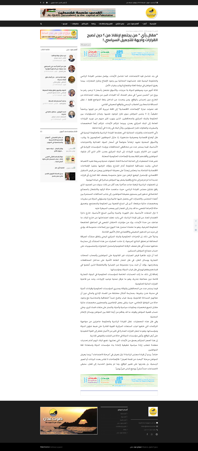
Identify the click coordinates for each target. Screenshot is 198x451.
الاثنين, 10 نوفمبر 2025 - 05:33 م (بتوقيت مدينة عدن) (142, 31)
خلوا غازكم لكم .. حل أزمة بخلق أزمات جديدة (55, 78)
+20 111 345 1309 (150, 430)
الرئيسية (153, 23)
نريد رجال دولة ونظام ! (58, 55)
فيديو (65, 23)
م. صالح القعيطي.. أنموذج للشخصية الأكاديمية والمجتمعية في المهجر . (54, 140)
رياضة (93, 23)
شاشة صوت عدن (121, 432)
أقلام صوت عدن (133, 23)
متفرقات (75, 23)
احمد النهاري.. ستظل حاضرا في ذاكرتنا (55, 113)
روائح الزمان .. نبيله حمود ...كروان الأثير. (54, 149)
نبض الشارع (120, 23)
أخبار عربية (123, 417)
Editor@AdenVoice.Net (148, 426)
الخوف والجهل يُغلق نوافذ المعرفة (54, 90)
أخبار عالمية (123, 420)
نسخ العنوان (86, 44)
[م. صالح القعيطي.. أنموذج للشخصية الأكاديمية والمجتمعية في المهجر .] (70, 140)
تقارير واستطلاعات (106, 23)
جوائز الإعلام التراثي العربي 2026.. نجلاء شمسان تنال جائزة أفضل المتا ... (52, 159)
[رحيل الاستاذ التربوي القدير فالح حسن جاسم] (70, 176)
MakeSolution (45, 446)
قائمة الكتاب (45, 49)
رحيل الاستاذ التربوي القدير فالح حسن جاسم (54, 174)
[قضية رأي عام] (70, 168)
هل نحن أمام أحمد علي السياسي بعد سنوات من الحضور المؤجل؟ (55, 67)
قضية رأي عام (59, 167)
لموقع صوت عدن (136, 446)
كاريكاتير (85, 23)
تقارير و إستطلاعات (121, 426)
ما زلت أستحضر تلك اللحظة (57, 101)
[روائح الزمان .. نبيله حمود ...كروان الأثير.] (70, 149)
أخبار (145, 23)
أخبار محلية (123, 413)
